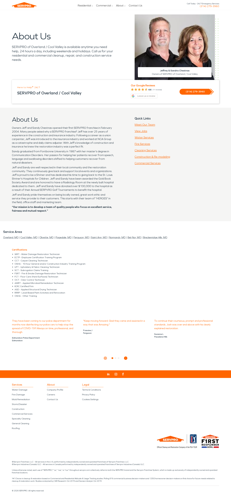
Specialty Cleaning (21, 418)
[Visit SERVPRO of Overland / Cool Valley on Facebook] (123, 374)
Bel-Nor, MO (134, 237)
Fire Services (142, 144)
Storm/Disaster (19, 404)
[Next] (125, 358)
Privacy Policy (88, 394)
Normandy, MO (117, 237)
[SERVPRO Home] (24, 4)
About (120, 5)
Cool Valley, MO (28, 237)
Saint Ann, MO (99, 237)
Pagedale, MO (63, 237)
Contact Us (135, 5)
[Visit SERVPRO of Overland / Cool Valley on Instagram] (116, 374)
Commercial (103, 5)
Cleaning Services (146, 150)
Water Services (144, 137)
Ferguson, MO (81, 237)
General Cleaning (20, 423)
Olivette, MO (46, 237)
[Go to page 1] (112, 358)
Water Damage (19, 390)
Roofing (16, 428)
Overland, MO (10, 237)
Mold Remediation (21, 399)
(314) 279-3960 (209, 6)
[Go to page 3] (118, 358)
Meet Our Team (145, 124)
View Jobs (141, 131)
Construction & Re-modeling (152, 156)
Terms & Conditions (91, 390)
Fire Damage (18, 394)
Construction (18, 409)
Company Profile (55, 390)
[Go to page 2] (115, 358)
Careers (51, 394)
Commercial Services (148, 163)
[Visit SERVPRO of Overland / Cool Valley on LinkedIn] (108, 374)
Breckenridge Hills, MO (155, 237)
